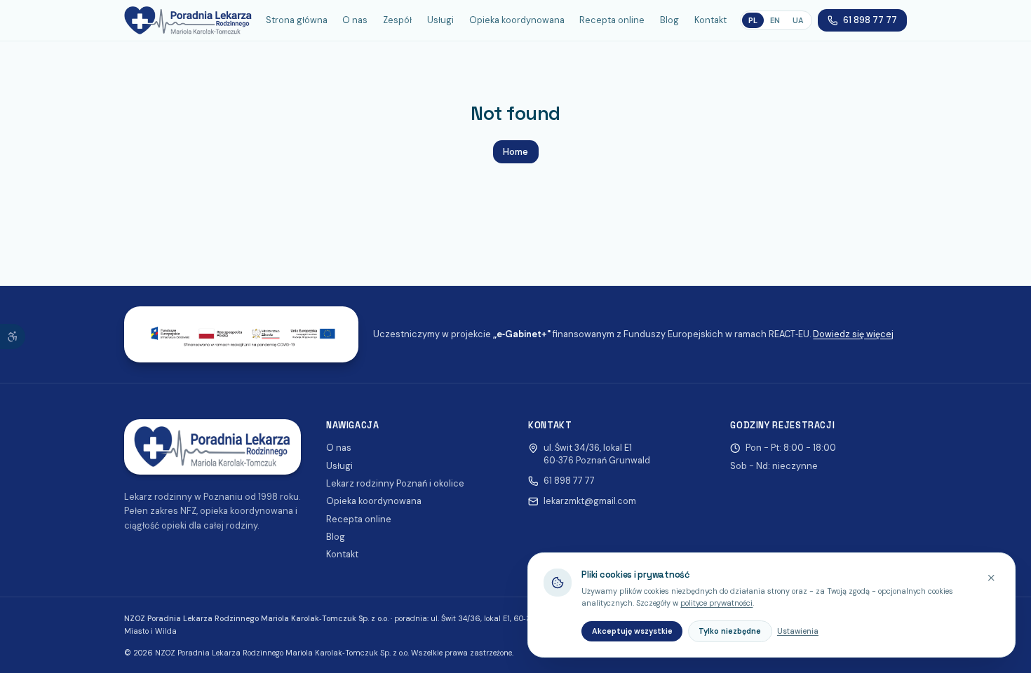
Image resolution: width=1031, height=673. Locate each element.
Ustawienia (797, 631)
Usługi (440, 20)
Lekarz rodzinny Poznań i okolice (395, 483)
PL (752, 20)
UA (798, 20)
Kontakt (710, 20)
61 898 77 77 (870, 20)
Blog (669, 20)
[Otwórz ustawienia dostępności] (12, 336)
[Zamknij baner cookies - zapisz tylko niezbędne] (991, 577)
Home (515, 152)
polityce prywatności (716, 603)
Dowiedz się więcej (853, 334)
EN (775, 20)
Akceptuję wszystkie (632, 631)
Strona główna (297, 20)
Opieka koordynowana (517, 20)
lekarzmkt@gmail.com (590, 501)
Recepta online (612, 20)
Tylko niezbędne (730, 631)
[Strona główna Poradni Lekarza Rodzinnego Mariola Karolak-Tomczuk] (188, 20)
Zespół (397, 20)
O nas (355, 20)
